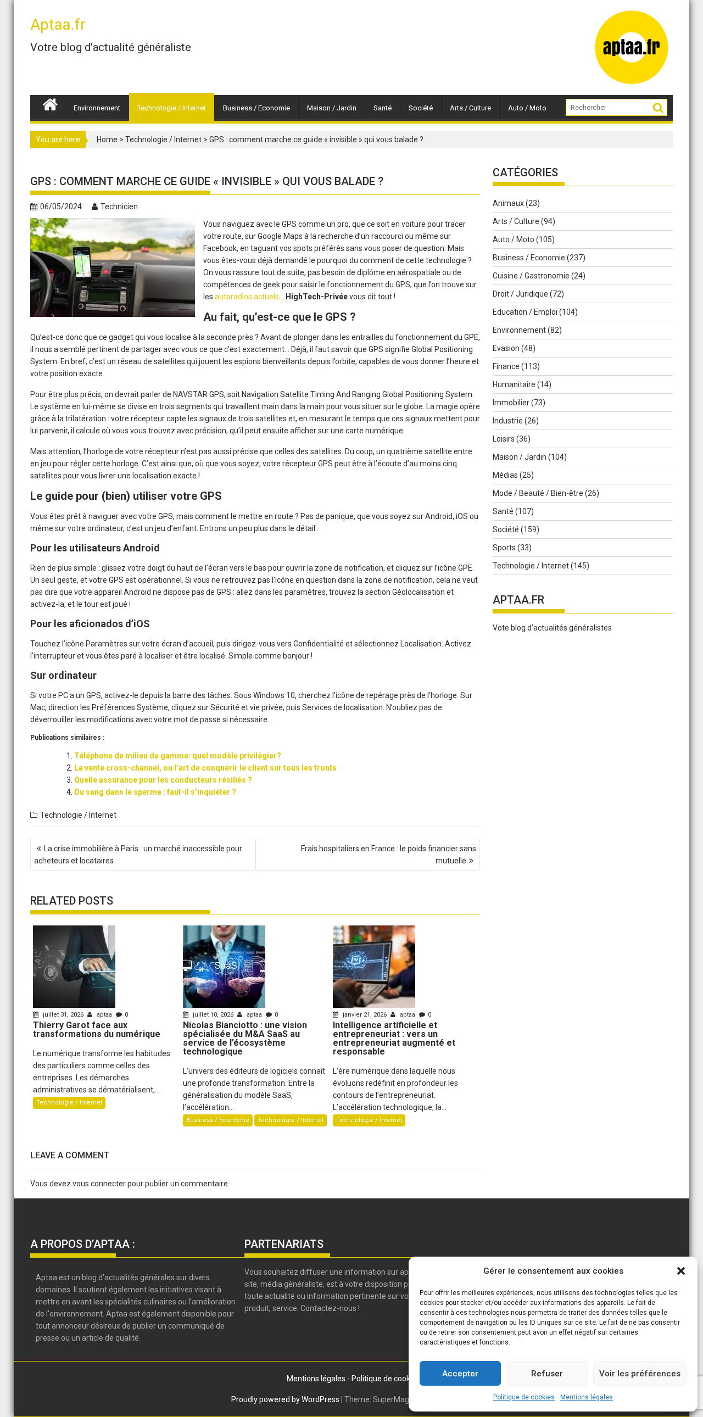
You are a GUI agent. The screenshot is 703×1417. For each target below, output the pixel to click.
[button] (681, 1270)
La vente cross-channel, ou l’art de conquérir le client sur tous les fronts (205, 767)
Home (107, 139)
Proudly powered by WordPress (285, 1399)
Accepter (460, 1374)
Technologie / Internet (171, 108)
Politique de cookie (384, 1378)
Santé (382, 108)
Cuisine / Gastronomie (531, 275)
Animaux (508, 203)
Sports (504, 547)
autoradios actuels (247, 296)
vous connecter (99, 1183)
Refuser (547, 1374)
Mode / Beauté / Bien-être (538, 493)
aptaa (104, 1014)
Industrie (508, 420)
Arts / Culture (470, 108)
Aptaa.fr (58, 24)
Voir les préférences (639, 1374)
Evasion (506, 348)
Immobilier (511, 402)
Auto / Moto (527, 108)
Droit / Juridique (520, 293)
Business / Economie (256, 108)
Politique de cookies (524, 1397)
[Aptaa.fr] (50, 103)
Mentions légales (586, 1397)
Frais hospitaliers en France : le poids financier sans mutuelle (388, 854)
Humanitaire (514, 384)
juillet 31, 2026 (63, 1014)
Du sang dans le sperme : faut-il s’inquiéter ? (155, 792)
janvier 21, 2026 (364, 1014)
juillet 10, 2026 (213, 1014)
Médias (505, 475)
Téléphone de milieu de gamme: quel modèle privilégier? (177, 755)
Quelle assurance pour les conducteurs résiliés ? (163, 780)
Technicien (119, 206)
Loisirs (504, 438)
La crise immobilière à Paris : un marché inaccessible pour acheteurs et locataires (138, 854)
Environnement (97, 108)
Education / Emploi (525, 312)
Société (421, 108)
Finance (506, 366)
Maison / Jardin (331, 108)
